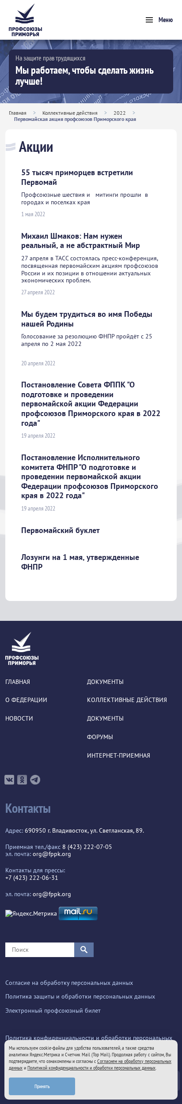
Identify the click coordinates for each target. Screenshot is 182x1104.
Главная (18, 112)
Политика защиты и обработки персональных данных (80, 996)
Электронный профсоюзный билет (53, 1010)
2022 (120, 112)
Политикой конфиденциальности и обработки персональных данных (91, 1067)
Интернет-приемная (118, 755)
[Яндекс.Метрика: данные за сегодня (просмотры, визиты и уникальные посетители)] (31, 913)
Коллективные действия (70, 112)
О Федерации (26, 700)
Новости (19, 718)
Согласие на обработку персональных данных (69, 983)
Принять (42, 1086)
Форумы (100, 737)
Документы (105, 682)
